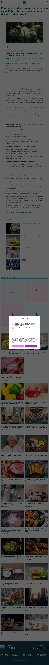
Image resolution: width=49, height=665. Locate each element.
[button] (24, 331)
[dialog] (24, 332)
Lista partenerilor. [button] (33, 336)
